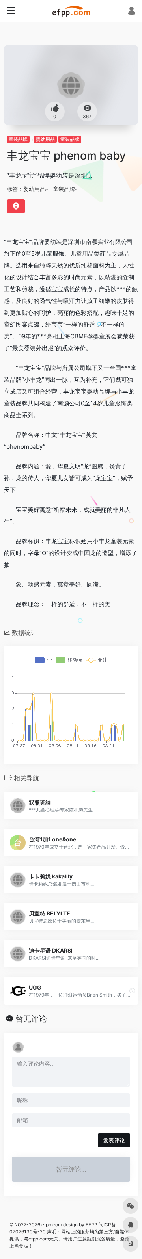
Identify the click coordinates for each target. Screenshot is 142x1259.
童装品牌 (18, 139)
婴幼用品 (45, 139)
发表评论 (114, 1140)
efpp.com (51, 1224)
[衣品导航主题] (71, 11)
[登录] (131, 12)
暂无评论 (31, 1018)
